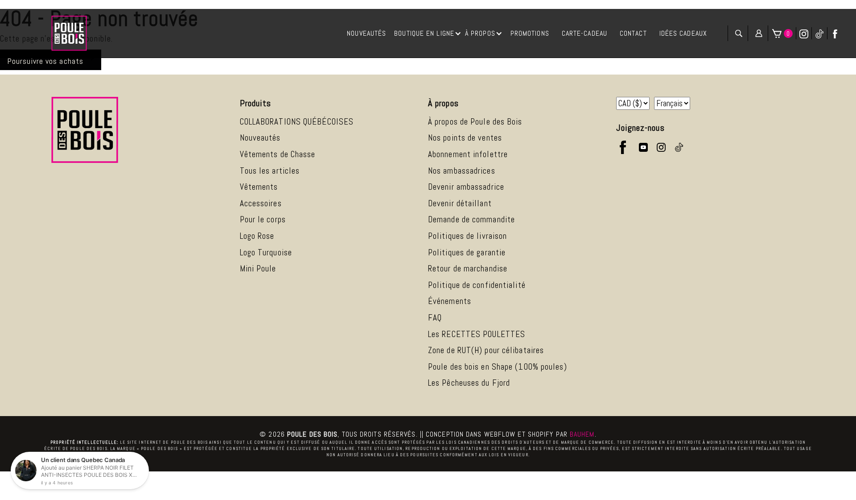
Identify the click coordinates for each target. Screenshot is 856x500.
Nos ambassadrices (461, 170)
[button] (427, 33)
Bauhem (582, 434)
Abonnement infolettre (468, 154)
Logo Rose (257, 236)
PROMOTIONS (529, 33)
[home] (69, 33)
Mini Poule (258, 268)
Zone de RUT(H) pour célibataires (486, 350)
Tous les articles (270, 170)
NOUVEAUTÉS (366, 33)
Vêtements (259, 186)
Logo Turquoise (266, 252)
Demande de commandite (471, 219)
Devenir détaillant (460, 203)
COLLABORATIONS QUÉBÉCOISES (297, 121)
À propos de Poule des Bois (475, 121)
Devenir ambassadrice (466, 186)
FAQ (435, 317)
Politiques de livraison (467, 236)
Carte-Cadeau (584, 33)
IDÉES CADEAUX (683, 33)
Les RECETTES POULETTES (476, 334)
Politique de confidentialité (477, 285)
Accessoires (261, 203)
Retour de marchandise (467, 268)
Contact (633, 33)
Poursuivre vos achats (45, 61)
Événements (449, 301)
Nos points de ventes (465, 137)
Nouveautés (260, 137)
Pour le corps (263, 219)
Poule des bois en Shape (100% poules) (497, 366)
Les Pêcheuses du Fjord (469, 382)
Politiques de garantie (467, 252)
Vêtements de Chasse (278, 154)
